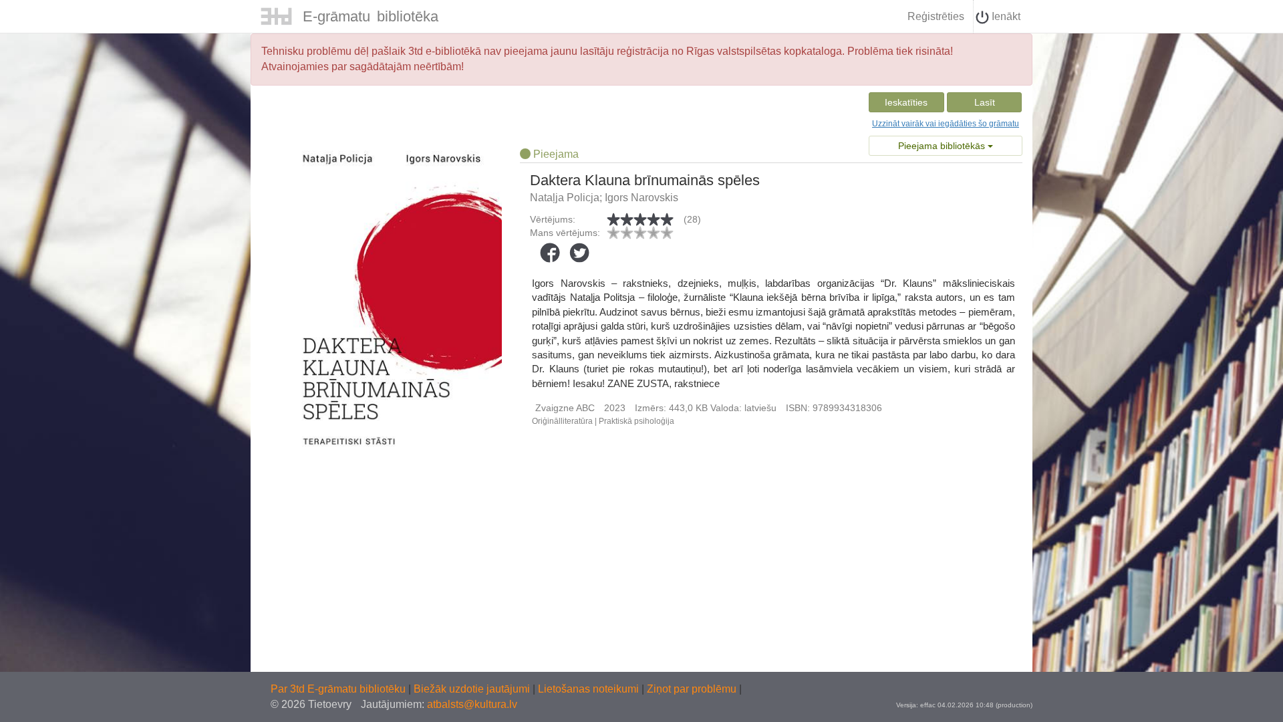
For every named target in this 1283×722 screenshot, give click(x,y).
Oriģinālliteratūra (562, 421)
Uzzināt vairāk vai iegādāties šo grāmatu (945, 123)
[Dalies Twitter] (579, 253)
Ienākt (1004, 16)
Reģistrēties (935, 16)
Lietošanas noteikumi (590, 689)
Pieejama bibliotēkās (943, 145)
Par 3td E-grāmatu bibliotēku (339, 689)
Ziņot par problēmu (691, 689)
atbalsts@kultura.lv (472, 704)
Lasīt (984, 102)
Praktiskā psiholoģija (636, 421)
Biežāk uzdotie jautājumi (473, 689)
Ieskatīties (906, 102)
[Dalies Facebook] (550, 253)
